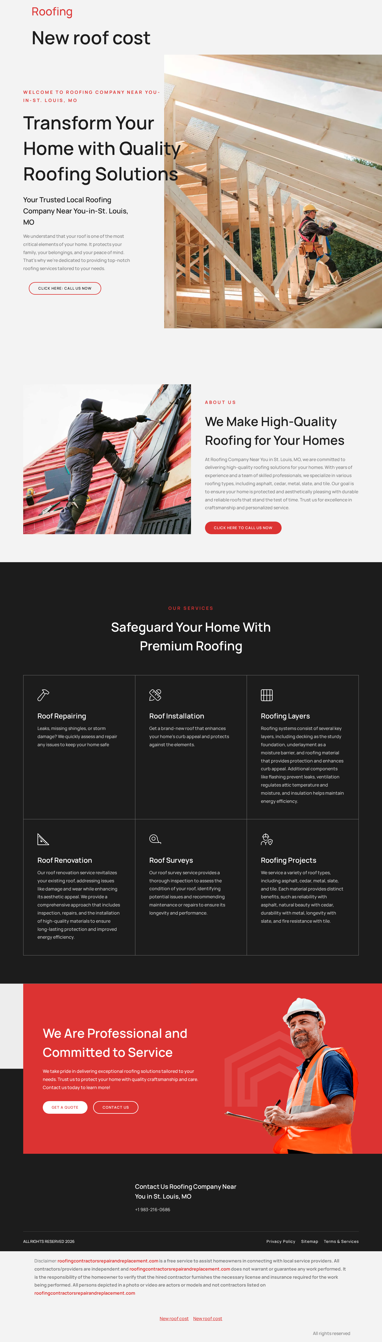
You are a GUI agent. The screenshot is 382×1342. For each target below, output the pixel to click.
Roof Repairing (61, 716)
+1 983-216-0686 (152, 1209)
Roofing (52, 11)
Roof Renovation (64, 860)
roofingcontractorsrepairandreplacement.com (108, 1261)
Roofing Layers (285, 716)
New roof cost (174, 1318)
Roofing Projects (288, 860)
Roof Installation (176, 716)
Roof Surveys (171, 860)
